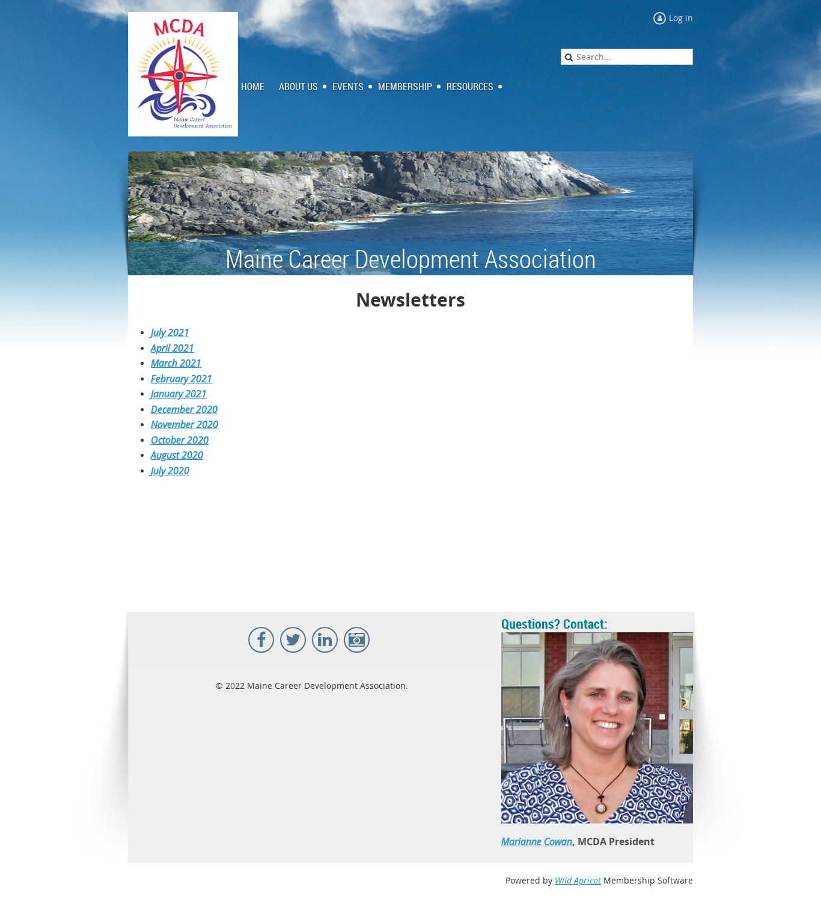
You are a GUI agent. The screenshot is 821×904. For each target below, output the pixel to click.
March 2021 (176, 363)
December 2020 (184, 409)
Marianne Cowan (536, 841)
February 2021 (181, 378)
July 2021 (170, 332)
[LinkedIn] (325, 640)
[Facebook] (261, 640)
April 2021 (172, 348)
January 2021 (179, 393)
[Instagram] (357, 640)
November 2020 (184, 424)
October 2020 (180, 440)
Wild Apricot (578, 880)
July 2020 (170, 470)
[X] (293, 640)
